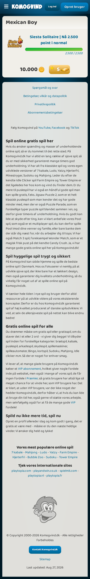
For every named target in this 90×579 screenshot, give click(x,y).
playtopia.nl (36, 475)
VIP (73, 402)
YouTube (44, 127)
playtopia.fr (54, 475)
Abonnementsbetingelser (45, 112)
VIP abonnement (29, 368)
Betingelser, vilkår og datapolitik (45, 96)
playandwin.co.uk (45, 470)
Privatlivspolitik (45, 104)
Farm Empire (68, 452)
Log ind (52, 7)
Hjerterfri (18, 457)
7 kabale (17, 452)
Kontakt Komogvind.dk (45, 550)
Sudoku (51, 457)
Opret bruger (74, 6)
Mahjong (31, 452)
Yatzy (53, 452)
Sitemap (45, 559)
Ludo (43, 452)
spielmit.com (68, 470)
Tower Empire (68, 457)
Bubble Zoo (35, 457)
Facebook (58, 127)
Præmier (32, 378)
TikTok (74, 127)
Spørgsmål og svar (45, 87)
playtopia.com (21, 470)
